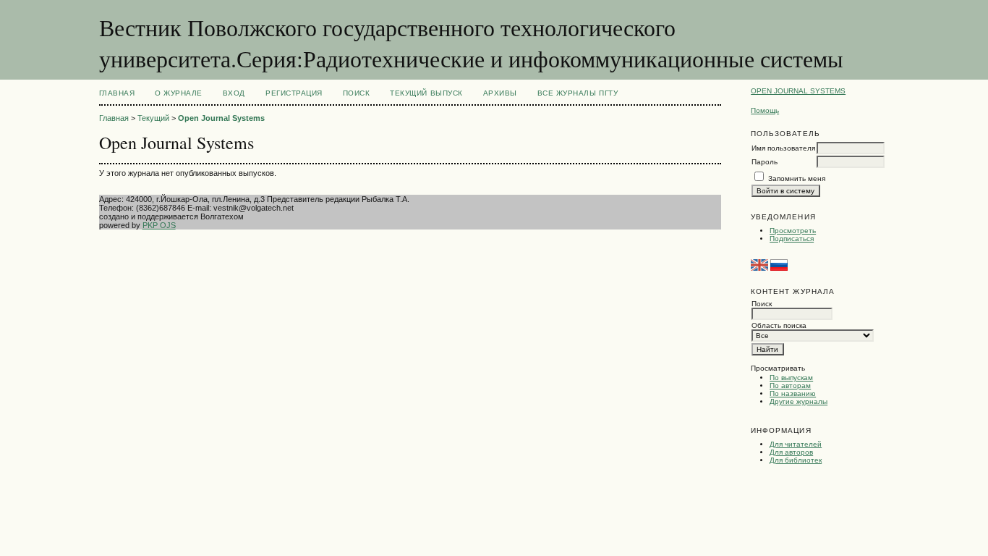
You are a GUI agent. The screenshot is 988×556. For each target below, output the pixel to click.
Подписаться (792, 239)
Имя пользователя (783, 148)
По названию (793, 393)
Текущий (153, 118)
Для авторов (791, 452)
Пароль (764, 162)
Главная (117, 93)
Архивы (500, 93)
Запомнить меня (796, 178)
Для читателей (796, 444)
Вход (234, 93)
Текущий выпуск (426, 93)
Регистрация (294, 93)
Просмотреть (793, 231)
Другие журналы (798, 401)
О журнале (179, 93)
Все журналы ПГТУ (577, 93)
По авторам (790, 385)
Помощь (765, 110)
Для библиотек (796, 460)
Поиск (356, 93)
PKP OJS (159, 225)
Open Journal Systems (798, 91)
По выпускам (791, 378)
